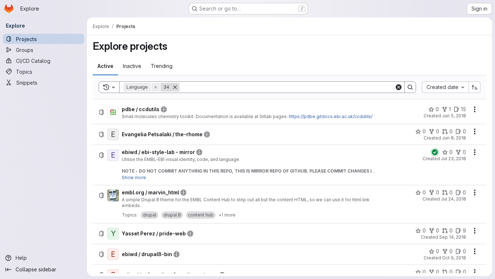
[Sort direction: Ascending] (475, 87)
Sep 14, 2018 (452, 237)
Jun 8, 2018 (454, 138)
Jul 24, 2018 (453, 199)
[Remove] (175, 87)
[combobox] (445, 87)
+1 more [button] (227, 215)
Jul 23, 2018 (453, 158)
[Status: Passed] (434, 152)
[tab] (105, 66)
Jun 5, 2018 (454, 115)
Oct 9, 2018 (454, 257)
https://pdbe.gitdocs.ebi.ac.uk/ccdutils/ (331, 116)
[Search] (410, 87)
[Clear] (398, 87)
